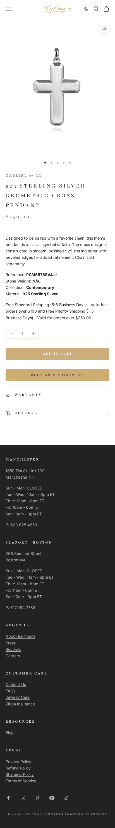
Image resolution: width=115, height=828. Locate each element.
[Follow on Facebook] (8, 798)
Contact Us (16, 684)
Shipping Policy (20, 774)
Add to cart (57, 353)
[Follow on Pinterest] (37, 798)
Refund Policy (18, 768)
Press (11, 643)
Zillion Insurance (20, 704)
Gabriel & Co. (25, 175)
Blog (10, 732)
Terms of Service (21, 780)
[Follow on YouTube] (52, 798)
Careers (13, 655)
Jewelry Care (18, 697)
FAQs (10, 690)
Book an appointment (57, 375)
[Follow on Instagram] (23, 798)
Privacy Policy (18, 761)
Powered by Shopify (86, 814)
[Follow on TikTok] (66, 798)
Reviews (13, 649)
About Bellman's (20, 636)
